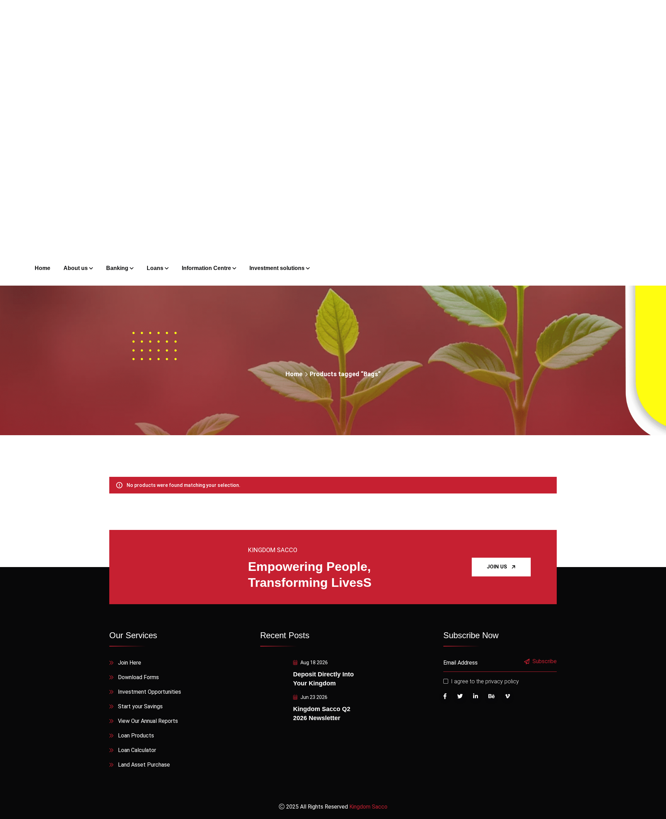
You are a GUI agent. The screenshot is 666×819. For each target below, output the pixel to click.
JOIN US (497, 567)
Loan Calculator (137, 750)
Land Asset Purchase (144, 764)
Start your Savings (140, 706)
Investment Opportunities (149, 692)
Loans (155, 268)
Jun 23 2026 (313, 697)
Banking (117, 268)
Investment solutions (277, 268)
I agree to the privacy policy (485, 681)
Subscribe (544, 662)
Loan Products (136, 735)
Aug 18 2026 (313, 662)
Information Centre (206, 268)
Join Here (129, 662)
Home (293, 374)
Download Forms (138, 677)
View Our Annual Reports (148, 721)
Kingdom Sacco (368, 806)
